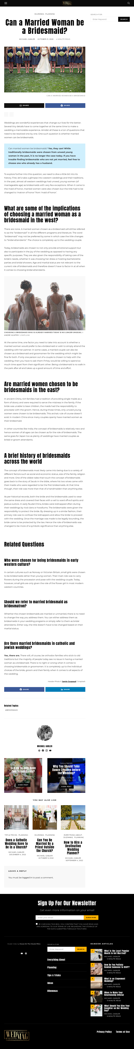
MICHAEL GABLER (27, 39)
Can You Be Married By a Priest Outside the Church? (44, 845)
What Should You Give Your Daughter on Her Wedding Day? (117, 1008)
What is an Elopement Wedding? (114, 980)
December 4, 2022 (17, 855)
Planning (50, 14)
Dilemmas (39, 14)
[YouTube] (22, 953)
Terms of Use (123, 1032)
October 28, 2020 (67, 780)
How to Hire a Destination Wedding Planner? (73, 847)
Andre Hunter (11, 335)
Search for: (97, 14)
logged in (27, 877)
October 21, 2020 (46, 39)
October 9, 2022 (46, 858)
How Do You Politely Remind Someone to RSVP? (117, 966)
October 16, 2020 (24, 778)
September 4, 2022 (74, 860)
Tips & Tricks (66, 763)
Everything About (73, 835)
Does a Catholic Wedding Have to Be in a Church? (16, 843)
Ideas (50, 983)
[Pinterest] (26, 953)
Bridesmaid (12, 710)
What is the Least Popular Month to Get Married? (116, 952)
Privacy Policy (104, 1032)
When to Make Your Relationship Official (114, 993)
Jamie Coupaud (69, 681)
